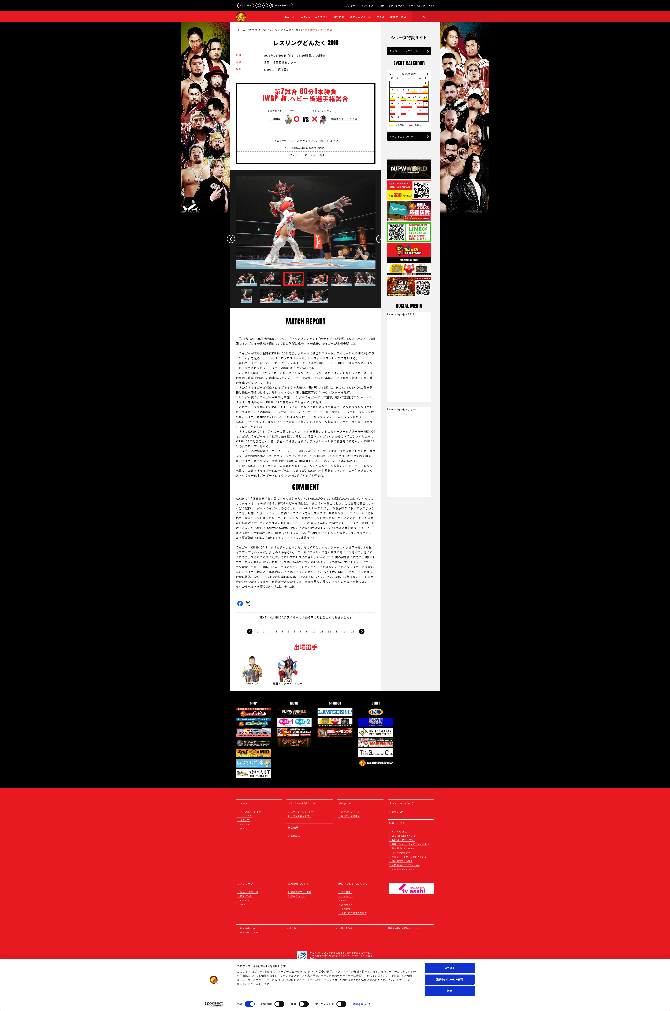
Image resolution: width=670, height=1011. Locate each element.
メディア (244, 820)
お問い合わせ (345, 928)
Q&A (242, 904)
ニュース (289, 16)
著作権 (292, 928)
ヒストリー (347, 896)
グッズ (243, 828)
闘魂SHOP (397, 811)
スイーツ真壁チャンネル (404, 852)
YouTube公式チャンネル (405, 835)
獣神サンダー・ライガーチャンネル (410, 844)
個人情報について (249, 928)
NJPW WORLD (400, 831)
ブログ (380, 5)
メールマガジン (417, 5)
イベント (244, 824)
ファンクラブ (366, 5)
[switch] (279, 1004)
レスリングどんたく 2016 (285, 29)
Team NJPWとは (249, 891)
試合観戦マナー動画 (301, 891)
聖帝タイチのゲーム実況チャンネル (410, 856)
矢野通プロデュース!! (403, 848)
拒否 (449, 990)
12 (329, 631)
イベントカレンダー (401, 136)
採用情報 (346, 908)
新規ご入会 (246, 896)
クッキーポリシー (249, 932)
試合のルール (298, 896)
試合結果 (339, 16)
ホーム (242, 29)
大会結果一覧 (258, 29)
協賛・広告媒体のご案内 (354, 912)
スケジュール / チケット (403, 51)
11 (321, 631)
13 (337, 631)
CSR (431, 5)
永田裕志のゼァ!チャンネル (406, 865)
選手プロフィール (360, 16)
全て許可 (449, 967)
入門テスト (347, 904)
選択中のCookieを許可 (449, 979)
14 (345, 631)
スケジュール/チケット (314, 16)
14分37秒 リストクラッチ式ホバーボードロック (305, 141)
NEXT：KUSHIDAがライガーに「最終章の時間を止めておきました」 (306, 617)
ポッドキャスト (397, 5)
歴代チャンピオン (350, 815)
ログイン (244, 900)
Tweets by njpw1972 (400, 314)
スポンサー (349, 5)
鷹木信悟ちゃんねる (402, 860)
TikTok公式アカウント (404, 839)
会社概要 (346, 891)
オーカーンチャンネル (403, 869)
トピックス (246, 815)
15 (353, 631)
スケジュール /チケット (303, 811)
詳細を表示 (359, 1004)
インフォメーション (250, 811)
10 (314, 631)
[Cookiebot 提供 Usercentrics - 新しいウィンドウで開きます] (214, 1004)
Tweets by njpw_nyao (401, 409)
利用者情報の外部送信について (404, 928)
